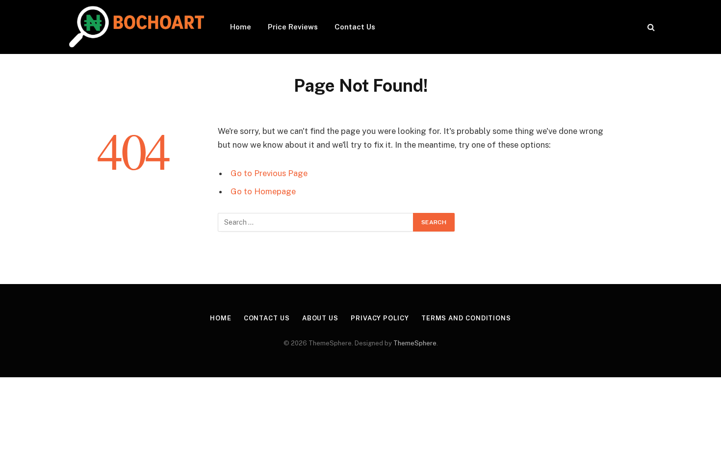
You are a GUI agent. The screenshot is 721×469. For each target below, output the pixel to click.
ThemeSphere (415, 343)
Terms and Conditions (466, 318)
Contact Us (355, 27)
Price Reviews (293, 27)
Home (240, 27)
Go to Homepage (263, 191)
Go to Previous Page (269, 173)
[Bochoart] (135, 27)
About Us (320, 318)
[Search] (650, 27)
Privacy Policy (380, 318)
